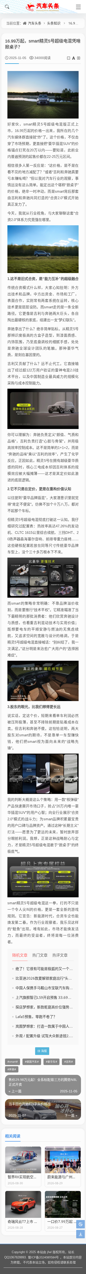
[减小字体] (69, 58)
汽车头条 (34, 23)
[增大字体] (79, 58)
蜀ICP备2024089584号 (43, 1257)
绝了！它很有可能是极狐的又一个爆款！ (48, 968)
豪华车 (51, 1061)
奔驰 (11, 1069)
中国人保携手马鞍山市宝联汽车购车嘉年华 (50, 987)
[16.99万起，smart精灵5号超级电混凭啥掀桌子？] (43, 94)
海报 (44, 1051)
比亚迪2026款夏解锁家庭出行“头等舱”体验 (50, 978)
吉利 (68, 1061)
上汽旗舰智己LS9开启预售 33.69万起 (45, 997)
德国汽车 (32, 1061)
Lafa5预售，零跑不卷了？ (36, 1016)
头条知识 (53, 23)
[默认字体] (74, 58)
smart (12, 1061)
